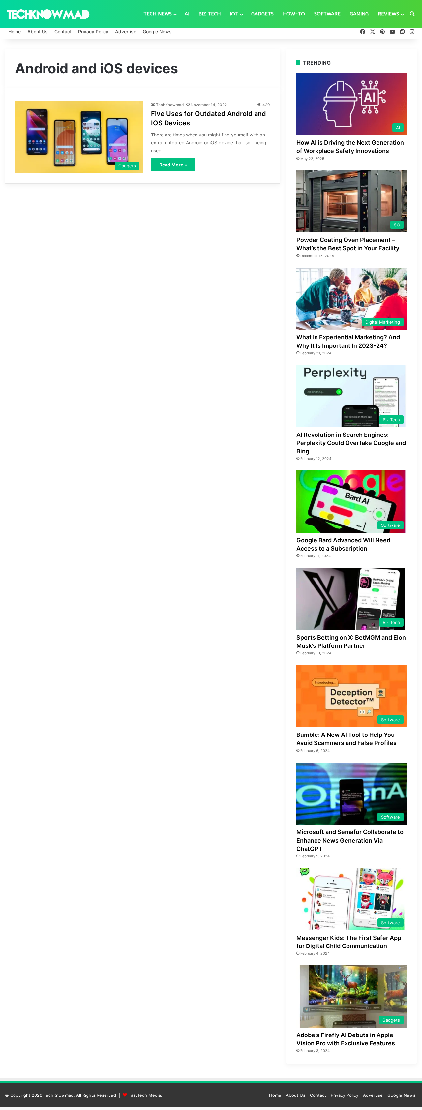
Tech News (157, 14)
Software (327, 14)
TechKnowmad (170, 104)
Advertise (125, 31)
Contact (63, 31)
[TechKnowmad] (48, 14)
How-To (294, 14)
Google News (157, 31)
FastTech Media (144, 1095)
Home (14, 31)
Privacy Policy (93, 31)
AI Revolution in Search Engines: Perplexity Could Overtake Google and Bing (351, 443)
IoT (234, 14)
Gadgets (262, 14)
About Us (37, 31)
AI (187, 14)
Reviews (388, 14)
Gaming (359, 14)
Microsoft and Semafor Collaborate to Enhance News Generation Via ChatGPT (350, 840)
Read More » (173, 164)
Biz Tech (209, 14)
